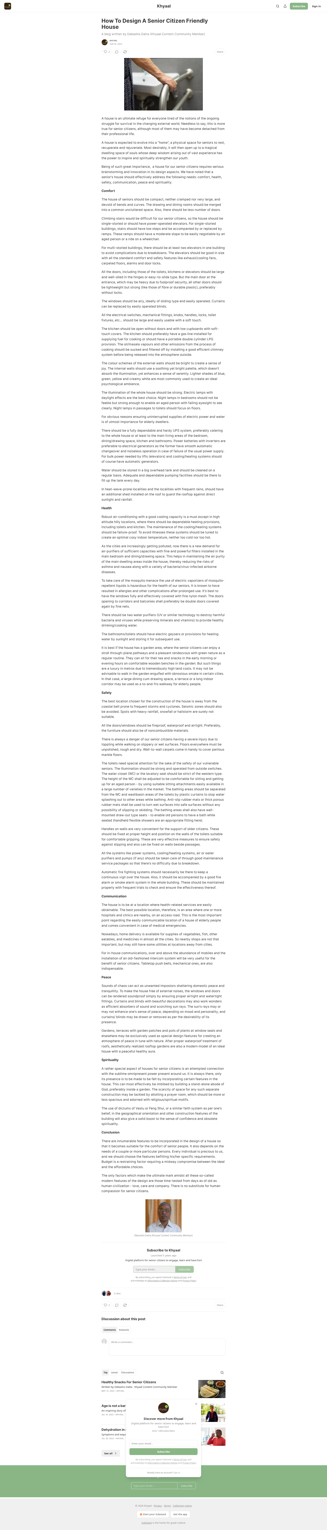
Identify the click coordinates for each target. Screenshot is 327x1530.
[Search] (277, 6)
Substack (147, 1522)
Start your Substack (154, 1514)
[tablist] (116, 1329)
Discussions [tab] (127, 1372)
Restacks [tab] (124, 1329)
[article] (163, 1389)
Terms (167, 1505)
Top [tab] (105, 1372)
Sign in (316, 6)
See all (108, 1453)
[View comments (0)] (116, 51)
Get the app (180, 1514)
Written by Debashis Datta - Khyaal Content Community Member (139, 1387)
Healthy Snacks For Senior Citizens (129, 1382)
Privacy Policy (189, 1462)
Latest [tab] (114, 1372)
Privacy (158, 1505)
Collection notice (182, 1505)
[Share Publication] (285, 6)
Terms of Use (179, 1459)
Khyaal (113, 40)
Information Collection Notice (162, 1462)
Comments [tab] (110, 1329)
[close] (196, 1404)
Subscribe (299, 6)
